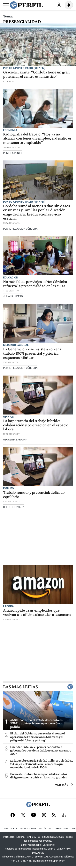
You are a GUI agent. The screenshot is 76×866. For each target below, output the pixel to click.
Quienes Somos (27, 828)
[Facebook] (13, 815)
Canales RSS (10, 828)
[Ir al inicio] (26, 5)
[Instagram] (44, 815)
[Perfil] (38, 806)
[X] (23, 815)
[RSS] (54, 815)
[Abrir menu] (6, 5)
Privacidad (62, 828)
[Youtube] (33, 815)
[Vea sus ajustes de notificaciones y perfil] (69, 5)
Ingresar (59, 5)
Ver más (62, 784)
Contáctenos (46, 828)
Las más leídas (20, 686)
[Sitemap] (64, 815)
